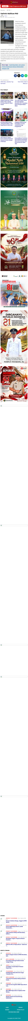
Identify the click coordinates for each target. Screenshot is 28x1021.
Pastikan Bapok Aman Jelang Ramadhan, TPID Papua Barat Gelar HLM (7, 124)
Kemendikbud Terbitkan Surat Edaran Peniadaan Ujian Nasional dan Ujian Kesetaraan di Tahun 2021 (21, 140)
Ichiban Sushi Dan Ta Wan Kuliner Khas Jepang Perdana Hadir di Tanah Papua (7, 102)
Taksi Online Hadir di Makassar (22, 81)
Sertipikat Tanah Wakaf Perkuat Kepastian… (14, 967)
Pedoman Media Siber (13, 1012)
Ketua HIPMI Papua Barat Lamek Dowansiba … (14, 927)
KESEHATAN (8, 953)
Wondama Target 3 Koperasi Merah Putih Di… (15, 939)
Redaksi (21, 1007)
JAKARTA (7, 965)
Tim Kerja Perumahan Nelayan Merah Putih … (16, 979)
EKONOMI (8, 918)
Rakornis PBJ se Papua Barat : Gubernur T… (16, 945)
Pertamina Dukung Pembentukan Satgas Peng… (15, 961)
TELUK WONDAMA (13, 918)
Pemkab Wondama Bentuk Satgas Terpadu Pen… (15, 973)
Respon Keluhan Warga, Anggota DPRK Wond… (16, 921)
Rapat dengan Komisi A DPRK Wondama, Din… (16, 955)
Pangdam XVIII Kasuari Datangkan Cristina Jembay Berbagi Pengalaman (20, 124)
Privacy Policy (20, 1009)
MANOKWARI (11, 959)
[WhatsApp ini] (25, 75)
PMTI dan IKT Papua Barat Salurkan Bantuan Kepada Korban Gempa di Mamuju (7, 139)
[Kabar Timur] (14, 2)
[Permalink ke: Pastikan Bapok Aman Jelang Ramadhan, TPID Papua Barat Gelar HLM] (7, 114)
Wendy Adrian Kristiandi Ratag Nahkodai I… (14, 997)
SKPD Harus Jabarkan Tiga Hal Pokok (7, 81)
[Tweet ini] (18, 75)
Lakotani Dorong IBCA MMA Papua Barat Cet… (16, 985)
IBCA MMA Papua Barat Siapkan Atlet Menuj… (15, 991)
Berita (7, 959)
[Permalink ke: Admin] (2, 16)
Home (7, 1007)
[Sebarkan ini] (15, 75)
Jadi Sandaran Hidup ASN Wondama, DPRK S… (15, 933)
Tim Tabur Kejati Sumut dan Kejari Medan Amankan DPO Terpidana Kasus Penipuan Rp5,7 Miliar (21, 103)
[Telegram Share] (22, 75)
